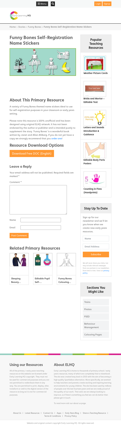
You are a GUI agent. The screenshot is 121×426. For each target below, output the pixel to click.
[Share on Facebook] (17, 81)
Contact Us (48, 413)
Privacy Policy (71, 416)
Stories (21, 26)
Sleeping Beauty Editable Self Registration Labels (18, 281)
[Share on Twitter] (17, 85)
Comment (16, 182)
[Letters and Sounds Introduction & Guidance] (95, 118)
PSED (87, 316)
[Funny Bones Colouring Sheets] (66, 264)
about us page (79, 403)
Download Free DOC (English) (31, 153)
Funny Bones (34, 26)
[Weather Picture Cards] (95, 63)
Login (98, 4)
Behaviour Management (91, 325)
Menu (43, 3)
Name (13, 220)
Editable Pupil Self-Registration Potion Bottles (42, 281)
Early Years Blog (72, 413)
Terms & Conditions (52, 416)
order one (56, 138)
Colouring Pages (93, 334)
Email (12, 227)
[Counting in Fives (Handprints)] (95, 179)
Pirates (87, 309)
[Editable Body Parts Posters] (95, 150)
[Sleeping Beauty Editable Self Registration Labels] (19, 264)
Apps (59, 413)
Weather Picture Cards (96, 73)
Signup (107, 4)
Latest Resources (32, 413)
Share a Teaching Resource (94, 413)
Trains (87, 302)
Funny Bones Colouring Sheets (65, 281)
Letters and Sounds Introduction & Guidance (94, 131)
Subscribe (96, 254)
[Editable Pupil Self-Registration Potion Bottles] (42, 264)
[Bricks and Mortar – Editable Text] (95, 89)
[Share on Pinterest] (17, 90)
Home (13, 26)
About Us (17, 413)
